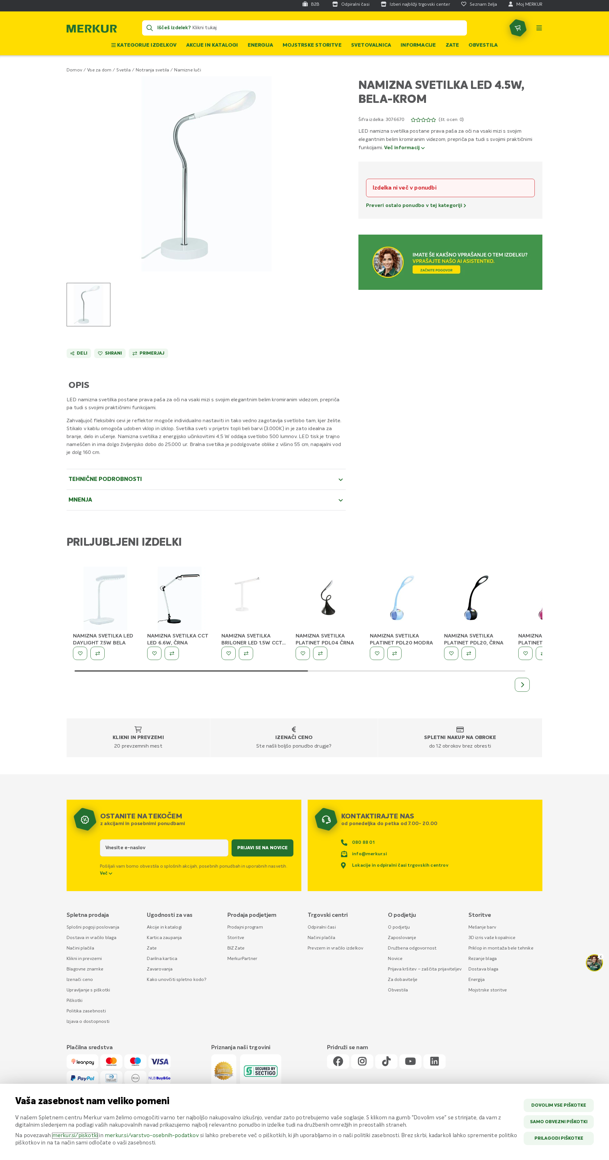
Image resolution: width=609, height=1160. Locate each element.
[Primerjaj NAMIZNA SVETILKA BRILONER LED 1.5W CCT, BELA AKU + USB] (246, 653)
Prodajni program (245, 927)
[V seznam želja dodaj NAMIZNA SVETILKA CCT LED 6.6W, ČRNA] (154, 653)
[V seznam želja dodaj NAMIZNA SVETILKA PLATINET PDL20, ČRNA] (451, 653)
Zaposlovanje (402, 938)
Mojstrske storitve (312, 45)
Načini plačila (80, 948)
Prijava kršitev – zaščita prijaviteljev (425, 969)
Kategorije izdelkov (146, 45)
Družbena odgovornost (412, 948)
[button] (206, 173)
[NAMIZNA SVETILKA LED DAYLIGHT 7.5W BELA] (105, 599)
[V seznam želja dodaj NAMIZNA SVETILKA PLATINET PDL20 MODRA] (377, 653)
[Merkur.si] (92, 30)
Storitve (236, 938)
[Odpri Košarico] (518, 28)
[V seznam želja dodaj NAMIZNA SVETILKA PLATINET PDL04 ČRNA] (303, 653)
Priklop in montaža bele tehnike (501, 948)
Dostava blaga (483, 969)
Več (104, 873)
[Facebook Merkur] (338, 1062)
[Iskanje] (149, 28)
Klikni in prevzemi (138, 737)
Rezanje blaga (482, 959)
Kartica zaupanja (164, 938)
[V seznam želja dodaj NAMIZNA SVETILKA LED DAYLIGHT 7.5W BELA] (80, 653)
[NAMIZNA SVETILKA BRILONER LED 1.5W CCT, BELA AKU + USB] (253, 599)
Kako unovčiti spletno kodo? (176, 979)
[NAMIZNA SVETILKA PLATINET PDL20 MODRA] (402, 599)
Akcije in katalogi (212, 45)
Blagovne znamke (85, 969)
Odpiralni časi (322, 927)
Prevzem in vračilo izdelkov (335, 948)
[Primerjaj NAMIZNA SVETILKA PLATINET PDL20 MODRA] (394, 653)
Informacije (418, 45)
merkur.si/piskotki (75, 1135)
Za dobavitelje (402, 979)
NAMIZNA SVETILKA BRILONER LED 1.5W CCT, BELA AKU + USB (252, 643)
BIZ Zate (236, 948)
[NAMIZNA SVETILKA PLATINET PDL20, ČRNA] (476, 599)
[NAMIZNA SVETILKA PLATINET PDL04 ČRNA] (328, 599)
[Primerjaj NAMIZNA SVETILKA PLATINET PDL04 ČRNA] (320, 653)
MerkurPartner (242, 959)
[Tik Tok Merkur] (386, 1062)
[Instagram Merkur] (362, 1062)
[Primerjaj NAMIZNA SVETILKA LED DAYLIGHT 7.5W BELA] (97, 653)
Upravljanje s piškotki (88, 990)
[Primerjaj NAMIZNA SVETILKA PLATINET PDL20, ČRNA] (469, 653)
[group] (88, 304)
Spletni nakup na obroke (460, 737)
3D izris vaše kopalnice (492, 938)
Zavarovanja (160, 969)
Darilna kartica (162, 959)
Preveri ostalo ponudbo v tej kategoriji (414, 205)
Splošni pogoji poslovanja (93, 927)
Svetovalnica (371, 45)
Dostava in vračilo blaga (91, 938)
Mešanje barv (482, 927)
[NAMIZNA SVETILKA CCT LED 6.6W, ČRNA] (179, 599)
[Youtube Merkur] (410, 1062)
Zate (452, 45)
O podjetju (399, 927)
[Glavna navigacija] (539, 28)
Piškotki (75, 1000)
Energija (260, 45)
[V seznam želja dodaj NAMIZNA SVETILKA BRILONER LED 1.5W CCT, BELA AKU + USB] (228, 653)
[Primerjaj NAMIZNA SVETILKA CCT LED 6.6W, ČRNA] (172, 653)
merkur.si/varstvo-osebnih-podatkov (152, 1135)
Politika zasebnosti (86, 1011)
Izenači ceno (293, 737)
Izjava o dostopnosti (88, 1021)
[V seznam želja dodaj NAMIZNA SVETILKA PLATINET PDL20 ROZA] (525, 653)
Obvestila (483, 45)
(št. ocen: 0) (451, 119)
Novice (395, 959)
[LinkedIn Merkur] (434, 1062)
